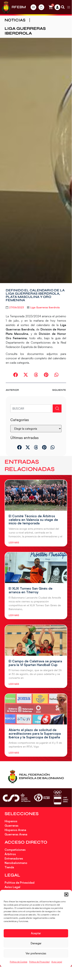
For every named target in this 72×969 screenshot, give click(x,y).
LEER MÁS (14, 542)
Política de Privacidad (39, 961)
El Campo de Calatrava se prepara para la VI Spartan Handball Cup (35, 663)
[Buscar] (57, 408)
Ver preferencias (36, 953)
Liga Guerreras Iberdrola (25, 31)
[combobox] (30, 408)
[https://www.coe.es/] (60, 797)
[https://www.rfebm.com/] (6, 7)
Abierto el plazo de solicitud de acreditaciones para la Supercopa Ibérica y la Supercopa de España (35, 733)
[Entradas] (33, 7)
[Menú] (68, 7)
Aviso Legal (56, 961)
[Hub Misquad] (57, 7)
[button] (66, 894)
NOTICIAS (15, 20)
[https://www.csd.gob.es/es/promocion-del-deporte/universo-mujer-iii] (42, 798)
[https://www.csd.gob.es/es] (16, 797)
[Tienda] (41, 7)
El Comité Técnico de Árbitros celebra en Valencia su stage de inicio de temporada (33, 519)
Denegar (36, 943)
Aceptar (36, 933)
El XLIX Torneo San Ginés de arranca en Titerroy (30, 590)
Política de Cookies (18, 961)
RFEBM (19, 7)
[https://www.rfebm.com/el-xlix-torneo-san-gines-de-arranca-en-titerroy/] (36, 567)
